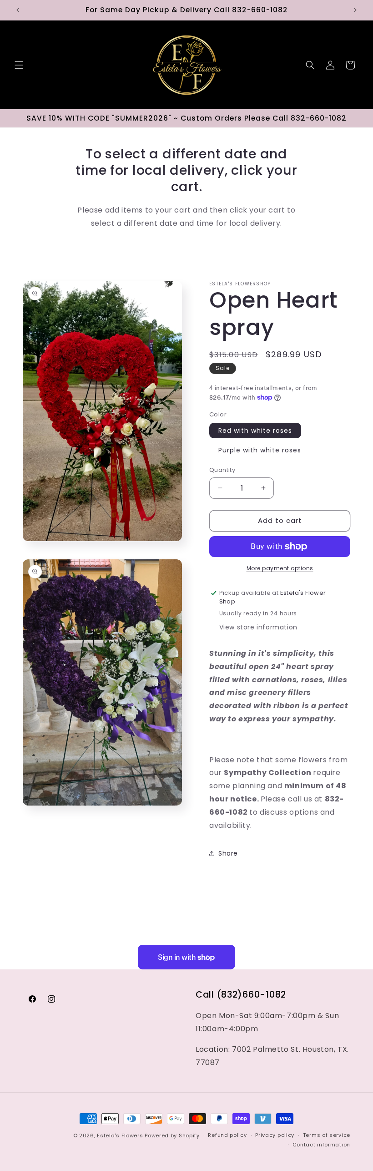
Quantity (222, 470)
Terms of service (326, 1135)
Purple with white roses (259, 450)
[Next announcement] (355, 10)
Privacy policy (274, 1135)
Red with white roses (255, 430)
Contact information (321, 1144)
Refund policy (227, 1135)
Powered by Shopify (172, 1135)
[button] (19, 65)
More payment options (280, 568)
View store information (258, 627)
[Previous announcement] (18, 10)
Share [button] (228, 853)
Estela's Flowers (120, 1135)
